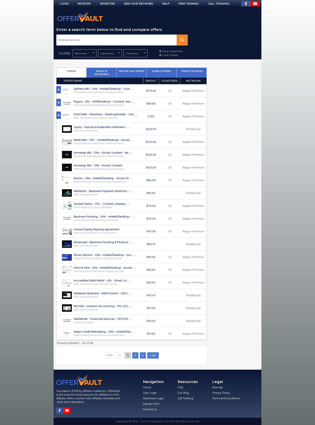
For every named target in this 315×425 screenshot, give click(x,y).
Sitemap (217, 387)
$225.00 (151, 129)
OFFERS (71, 71)
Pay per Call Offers (131, 71)
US (170, 90)
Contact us (150, 409)
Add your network (138, 3)
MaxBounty (193, 129)
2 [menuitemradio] (135, 355)
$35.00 (151, 321)
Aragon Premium (193, 90)
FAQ (180, 387)
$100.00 (151, 154)
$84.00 (151, 180)
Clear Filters (169, 55)
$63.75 (151, 244)
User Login (150, 392)
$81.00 (151, 193)
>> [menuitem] (142, 355)
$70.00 (151, 205)
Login (64, 3)
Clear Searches (172, 51)
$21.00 (151, 333)
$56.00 (151, 103)
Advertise (107, 3)
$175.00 (151, 90)
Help (165, 3)
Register (84, 3)
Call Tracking (219, 3)
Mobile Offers (161, 71)
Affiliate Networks (101, 73)
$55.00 (151, 257)
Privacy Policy (221, 392)
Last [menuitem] (153, 355)
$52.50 (151, 269)
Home (147, 387)
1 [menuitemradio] (127, 355)
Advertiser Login (153, 398)
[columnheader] (100, 81)
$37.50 (151, 308)
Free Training (188, 3)
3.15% (151, 116)
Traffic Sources (192, 71)
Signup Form (151, 403)
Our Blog (183, 392)
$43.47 (151, 295)
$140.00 (151, 142)
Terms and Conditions (226, 398)
